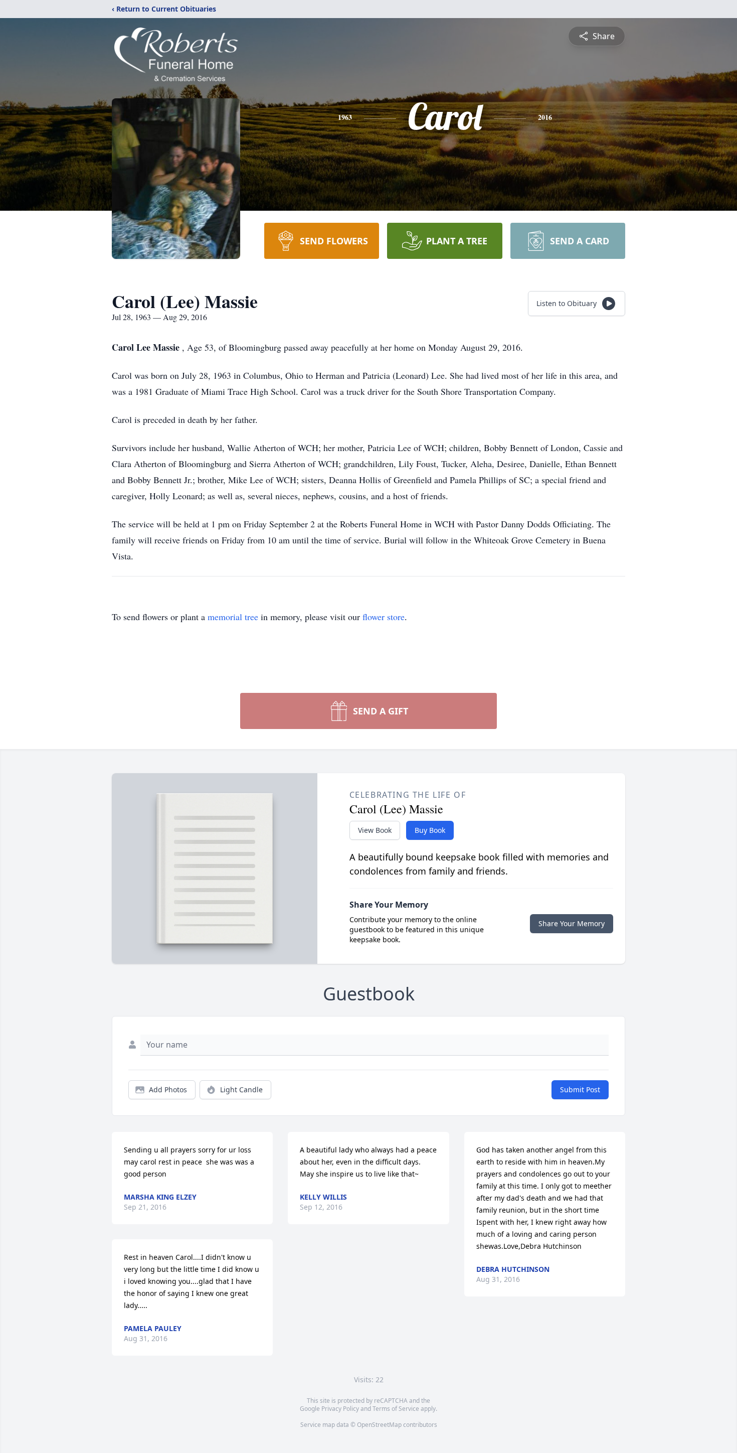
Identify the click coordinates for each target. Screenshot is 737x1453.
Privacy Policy (340, 1408)
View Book (375, 830)
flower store (383, 617)
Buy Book (430, 830)
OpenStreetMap (379, 1424)
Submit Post (580, 1089)
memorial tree (233, 617)
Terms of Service (396, 1408)
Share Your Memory (571, 923)
